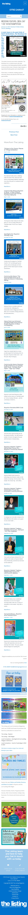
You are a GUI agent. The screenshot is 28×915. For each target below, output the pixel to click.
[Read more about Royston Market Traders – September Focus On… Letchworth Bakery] (14, 587)
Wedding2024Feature (6, 120)
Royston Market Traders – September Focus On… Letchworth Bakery (13, 571)
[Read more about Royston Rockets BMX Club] (14, 421)
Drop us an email (8, 870)
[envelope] (8, 865)
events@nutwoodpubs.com (15, 116)
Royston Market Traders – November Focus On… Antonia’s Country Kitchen (13, 490)
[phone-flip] (20, 865)
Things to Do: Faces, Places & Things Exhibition (13, 149)
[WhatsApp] (26, 126)
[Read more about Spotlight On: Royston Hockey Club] (14, 249)
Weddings (8, 28)
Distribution (15, 893)
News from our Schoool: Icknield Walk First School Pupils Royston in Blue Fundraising (13, 323)
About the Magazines (15, 887)
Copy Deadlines (15, 889)
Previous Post (14, 132)
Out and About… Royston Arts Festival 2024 (13, 614)
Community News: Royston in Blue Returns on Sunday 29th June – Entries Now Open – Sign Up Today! (13, 366)
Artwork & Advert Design (15, 891)
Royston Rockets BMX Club (13, 407)
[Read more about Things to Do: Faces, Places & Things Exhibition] (14, 163)
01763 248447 (6, 667)
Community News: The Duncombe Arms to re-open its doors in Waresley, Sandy (13, 278)
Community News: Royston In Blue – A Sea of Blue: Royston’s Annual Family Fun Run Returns (13, 193)
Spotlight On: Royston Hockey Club (12, 234)
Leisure (3, 28)
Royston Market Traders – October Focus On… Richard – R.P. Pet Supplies (14, 530)
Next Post (14, 135)
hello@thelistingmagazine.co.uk (19, 667)
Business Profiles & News (17, 27)
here (25, 662)
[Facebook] (21, 126)
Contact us (15, 896)
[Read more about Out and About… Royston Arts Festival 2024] (14, 629)
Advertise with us (15, 885)
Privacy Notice (15, 898)
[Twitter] (23, 126)
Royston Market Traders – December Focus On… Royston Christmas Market (13, 448)
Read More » (7, 186)
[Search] (21, 16)
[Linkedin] (24, 126)
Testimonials (15, 894)
